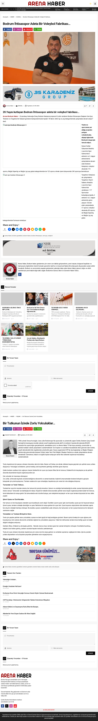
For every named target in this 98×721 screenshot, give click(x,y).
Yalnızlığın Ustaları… (10, 579)
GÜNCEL (18, 17)
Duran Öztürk (10, 456)
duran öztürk (44, 566)
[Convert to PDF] (28, 229)
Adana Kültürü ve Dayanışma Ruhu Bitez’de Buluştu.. (21, 607)
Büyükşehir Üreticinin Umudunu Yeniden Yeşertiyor (30, 9)
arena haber (8, 235)
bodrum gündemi (27, 566)
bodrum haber (27, 235)
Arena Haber (9, 105)
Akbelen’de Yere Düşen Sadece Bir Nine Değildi (19, 614)
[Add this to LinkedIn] (20, 229)
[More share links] (43, 229)
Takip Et (9, 29)
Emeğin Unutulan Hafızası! (12, 586)
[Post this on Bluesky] (17, 229)
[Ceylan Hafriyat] (49, 561)
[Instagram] (11, 706)
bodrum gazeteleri (17, 235)
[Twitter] (6, 706)
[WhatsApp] (40, 229)
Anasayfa (5, 17)
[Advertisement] (14, 716)
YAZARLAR (12, 435)
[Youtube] (15, 706)
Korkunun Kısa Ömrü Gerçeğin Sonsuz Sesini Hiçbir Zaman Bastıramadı (28, 593)
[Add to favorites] (32, 229)
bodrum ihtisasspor (36, 235)
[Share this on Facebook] (9, 229)
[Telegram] (36, 229)
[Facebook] (2, 706)
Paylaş (39, 29)
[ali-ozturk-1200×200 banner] (49, 255)
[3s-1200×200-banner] (49, 100)
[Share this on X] (13, 229)
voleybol (50, 235)
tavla (50, 566)
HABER (12, 17)
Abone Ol (29, 29)
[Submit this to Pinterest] (24, 229)
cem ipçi (45, 235)
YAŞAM (18, 416)
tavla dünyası (55, 566)
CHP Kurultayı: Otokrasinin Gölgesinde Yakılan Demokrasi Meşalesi (26, 600)
